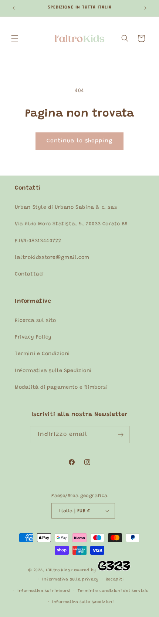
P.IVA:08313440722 (38, 241)
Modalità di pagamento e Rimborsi (61, 387)
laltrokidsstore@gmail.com (52, 257)
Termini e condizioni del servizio (113, 591)
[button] (15, 38)
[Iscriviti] (121, 434)
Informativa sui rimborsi (44, 591)
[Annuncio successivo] (145, 8)
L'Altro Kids (58, 570)
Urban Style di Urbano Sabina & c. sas (66, 207)
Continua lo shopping (79, 141)
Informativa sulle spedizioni (83, 602)
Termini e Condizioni (42, 354)
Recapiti (115, 580)
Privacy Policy (33, 337)
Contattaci (29, 274)
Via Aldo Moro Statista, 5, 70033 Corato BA (71, 224)
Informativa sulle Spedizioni (53, 371)
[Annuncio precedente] (14, 8)
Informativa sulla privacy (70, 580)
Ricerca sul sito (35, 320)
